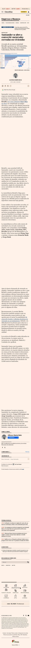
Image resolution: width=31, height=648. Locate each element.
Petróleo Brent (25, 8)
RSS (21, 634)
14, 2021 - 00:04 (15, 82)
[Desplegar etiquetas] (28, 459)
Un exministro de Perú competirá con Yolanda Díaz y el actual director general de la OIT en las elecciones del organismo (15, 529)
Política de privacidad (7, 634)
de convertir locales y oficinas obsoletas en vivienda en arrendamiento (15, 319)
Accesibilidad (15, 634)
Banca (3, 22)
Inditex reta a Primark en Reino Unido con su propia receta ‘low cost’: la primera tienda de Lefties (15, 540)
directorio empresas (25, 592)
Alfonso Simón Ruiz (15, 80)
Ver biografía (11, 437)
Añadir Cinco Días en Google (9, 89)
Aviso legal (9, 633)
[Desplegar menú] (3, 11)
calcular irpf (6, 587)
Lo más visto (5, 547)
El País (27, 15)
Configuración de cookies (23, 633)
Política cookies (14, 633)
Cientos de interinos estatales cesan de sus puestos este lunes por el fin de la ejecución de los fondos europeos (15, 551)
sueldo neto (24, 587)
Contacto (4, 633)
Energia (17, 22)
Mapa (19, 634)
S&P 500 (13, 8)
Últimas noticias (6, 520)
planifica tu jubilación (6, 592)
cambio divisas (15, 592)
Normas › (27, 451)
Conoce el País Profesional (15, 603)
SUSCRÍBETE (23, 11)
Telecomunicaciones (10, 22)
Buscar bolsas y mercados (9, 558)
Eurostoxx (8, 565)
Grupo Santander (14, 459)
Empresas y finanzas (11, 19)
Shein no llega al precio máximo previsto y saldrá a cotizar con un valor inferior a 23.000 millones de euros (14, 535)
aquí (23, 469)
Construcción (23, 22)
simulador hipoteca (15, 587)
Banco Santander (5, 459)
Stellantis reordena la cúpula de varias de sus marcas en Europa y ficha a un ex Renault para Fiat (15, 523)
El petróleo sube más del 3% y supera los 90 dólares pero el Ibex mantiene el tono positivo (22, 28)
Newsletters (25, 634)
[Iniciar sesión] (28, 12)
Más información (5, 465)
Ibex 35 (3, 8)
